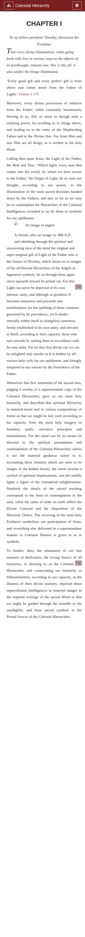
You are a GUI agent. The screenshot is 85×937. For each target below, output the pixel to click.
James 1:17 (28, 94)
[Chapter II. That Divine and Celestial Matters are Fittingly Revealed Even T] (80, 468)
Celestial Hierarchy (32, 5)
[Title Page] (4, 468)
